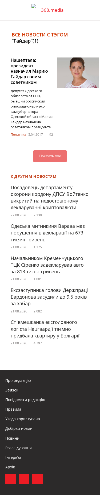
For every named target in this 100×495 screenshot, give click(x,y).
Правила (13, 409)
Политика (18, 134)
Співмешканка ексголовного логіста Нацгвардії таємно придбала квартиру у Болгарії (45, 329)
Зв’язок (11, 390)
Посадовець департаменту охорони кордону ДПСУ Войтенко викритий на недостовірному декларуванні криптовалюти (50, 197)
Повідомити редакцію (25, 399)
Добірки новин (19, 428)
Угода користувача (22, 418)
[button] (91, 10)
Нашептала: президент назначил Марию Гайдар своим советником (29, 71)
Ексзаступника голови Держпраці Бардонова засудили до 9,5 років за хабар (49, 297)
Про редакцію (18, 380)
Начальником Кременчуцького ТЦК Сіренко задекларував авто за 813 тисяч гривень (47, 265)
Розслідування (18, 447)
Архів (10, 466)
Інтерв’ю (13, 457)
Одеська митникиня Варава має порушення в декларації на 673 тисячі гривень (48, 232)
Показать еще (50, 156)
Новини (12, 438)
